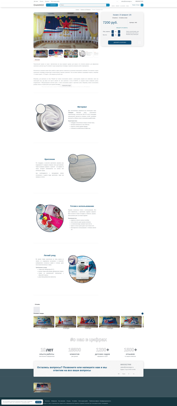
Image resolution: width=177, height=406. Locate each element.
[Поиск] (108, 5)
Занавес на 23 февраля (86, 9)
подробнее (49, 281)
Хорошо (38, 402)
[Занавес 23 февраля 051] (87, 322)
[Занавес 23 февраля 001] (44, 322)
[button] (66, 85)
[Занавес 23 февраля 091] (131, 322)
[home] (77, 9)
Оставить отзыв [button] (123, 17)
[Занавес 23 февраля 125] (42, 387)
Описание (37, 59)
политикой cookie (26, 402)
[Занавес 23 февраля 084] (109, 322)
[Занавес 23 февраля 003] (65, 322)
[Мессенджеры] (116, 1)
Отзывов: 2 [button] (115, 17)
